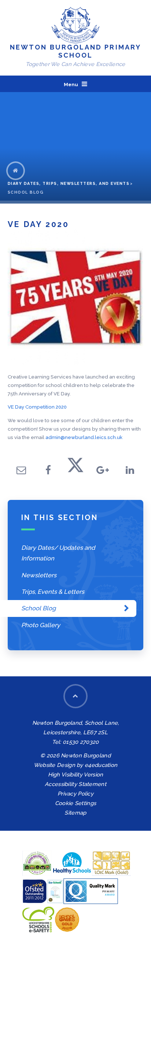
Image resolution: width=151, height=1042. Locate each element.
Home (15, 171)
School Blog (26, 192)
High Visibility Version (75, 774)
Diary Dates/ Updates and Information (58, 553)
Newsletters (38, 575)
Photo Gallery (40, 625)
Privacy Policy (75, 793)
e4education (101, 765)
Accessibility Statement (75, 784)
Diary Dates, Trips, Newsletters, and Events (69, 183)
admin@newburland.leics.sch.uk (83, 437)
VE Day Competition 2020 (37, 407)
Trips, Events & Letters (52, 591)
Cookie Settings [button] (75, 803)
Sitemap (75, 812)
